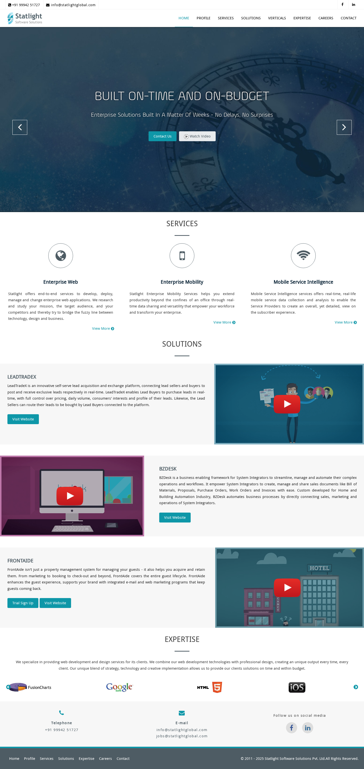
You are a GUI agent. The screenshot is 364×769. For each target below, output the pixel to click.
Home (184, 18)
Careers (325, 18)
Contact (349, 18)
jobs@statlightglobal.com (182, 736)
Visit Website (23, 419)
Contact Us (163, 136)
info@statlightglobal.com (73, 4)
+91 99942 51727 (25, 4)
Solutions (251, 18)
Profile (203, 18)
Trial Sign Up (22, 603)
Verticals (277, 18)
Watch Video (200, 136)
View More (101, 328)
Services (226, 18)
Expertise (302, 18)
